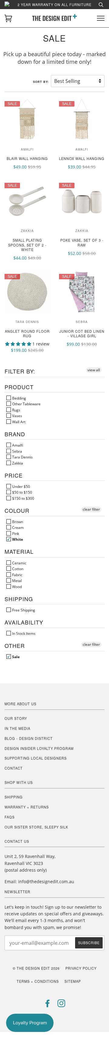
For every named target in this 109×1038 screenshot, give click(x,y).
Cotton (17, 568)
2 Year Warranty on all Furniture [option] (54, 4)
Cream (17, 527)
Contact (14, 768)
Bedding (18, 398)
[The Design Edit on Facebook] (48, 1004)
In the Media (17, 728)
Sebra (16, 451)
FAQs (10, 817)
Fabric (16, 574)
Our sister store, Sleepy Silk (36, 827)
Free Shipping (23, 609)
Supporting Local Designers (36, 758)
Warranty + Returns (27, 807)
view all (94, 370)
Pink (15, 533)
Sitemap (72, 981)
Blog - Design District (29, 738)
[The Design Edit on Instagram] (62, 1004)
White (17, 539)
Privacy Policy (81, 968)
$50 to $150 (21, 492)
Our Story (16, 718)
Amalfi (17, 445)
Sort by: (41, 82)
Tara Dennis (22, 456)
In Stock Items (23, 633)
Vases (16, 415)
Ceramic (18, 562)
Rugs (15, 409)
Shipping (14, 797)
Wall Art (18, 421)
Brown (17, 521)
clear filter (91, 509)
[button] (18, 344)
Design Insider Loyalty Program (39, 748)
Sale (15, 656)
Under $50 (20, 486)
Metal (16, 580)
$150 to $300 (22, 498)
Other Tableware (26, 403)
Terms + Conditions (38, 981)
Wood (16, 586)
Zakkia (17, 463)
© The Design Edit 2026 (36, 968)
